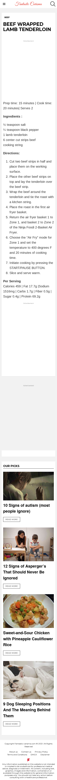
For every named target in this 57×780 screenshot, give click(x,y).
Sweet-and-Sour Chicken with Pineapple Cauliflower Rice (28, 638)
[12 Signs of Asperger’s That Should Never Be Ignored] (28, 544)
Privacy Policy (41, 752)
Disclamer (45, 754)
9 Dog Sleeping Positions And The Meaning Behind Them (27, 710)
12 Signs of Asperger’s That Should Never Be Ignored (24, 572)
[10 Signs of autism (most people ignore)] (28, 486)
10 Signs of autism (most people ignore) (26, 508)
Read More (12, 519)
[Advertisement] (28, 70)
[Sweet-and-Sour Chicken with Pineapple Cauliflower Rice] (28, 611)
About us (13, 752)
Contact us (26, 752)
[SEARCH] (52, 4)
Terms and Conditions (17, 754)
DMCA (34, 754)
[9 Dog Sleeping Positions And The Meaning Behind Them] (28, 680)
